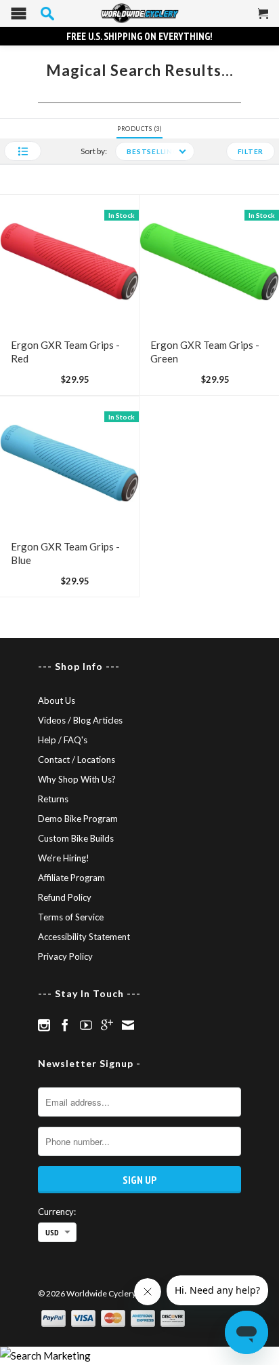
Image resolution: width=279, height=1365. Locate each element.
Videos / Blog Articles (80, 720)
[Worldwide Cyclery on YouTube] (86, 1025)
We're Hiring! (63, 858)
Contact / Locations (76, 759)
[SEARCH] (47, 13)
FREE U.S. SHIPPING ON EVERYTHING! (139, 36)
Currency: (57, 1211)
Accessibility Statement (84, 936)
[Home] (139, 13)
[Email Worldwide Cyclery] (128, 1025)
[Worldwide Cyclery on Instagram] (44, 1025)
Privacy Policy (65, 956)
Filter (251, 151)
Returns (53, 798)
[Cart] (263, 19)
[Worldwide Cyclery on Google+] (107, 1025)
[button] (22, 151)
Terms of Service (71, 917)
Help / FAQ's (62, 739)
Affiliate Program (71, 877)
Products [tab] (138, 128)
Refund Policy (64, 897)
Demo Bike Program (78, 818)
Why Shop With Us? (77, 779)
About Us (56, 700)
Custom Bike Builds (76, 838)
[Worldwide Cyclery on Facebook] (65, 1025)
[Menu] (18, 16)
